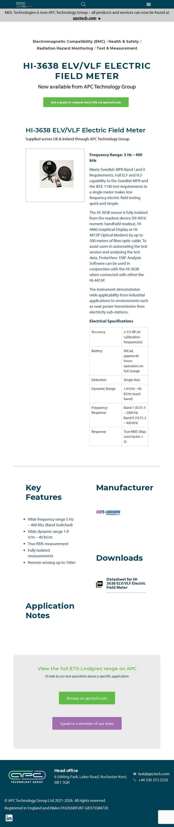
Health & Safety (124, 41)
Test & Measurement (117, 48)
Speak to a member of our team (87, 723)
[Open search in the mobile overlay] (83, 4)
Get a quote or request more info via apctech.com (86, 102)
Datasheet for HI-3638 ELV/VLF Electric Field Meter (125, 583)
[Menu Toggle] (148, 4)
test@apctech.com (153, 773)
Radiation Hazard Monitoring (65, 48)
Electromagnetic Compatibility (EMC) (69, 41)
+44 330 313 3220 (153, 779)
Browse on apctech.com (87, 698)
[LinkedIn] (9, 817)
